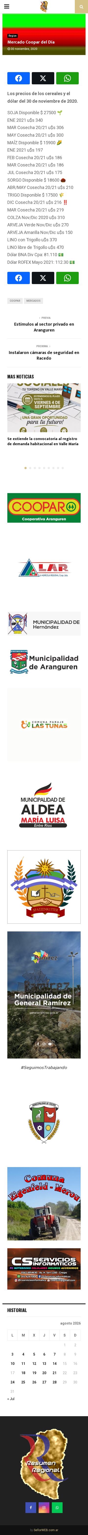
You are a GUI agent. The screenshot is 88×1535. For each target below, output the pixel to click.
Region (13, 35)
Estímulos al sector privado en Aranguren (44, 327)
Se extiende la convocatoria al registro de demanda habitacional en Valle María (42, 441)
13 (44, 1364)
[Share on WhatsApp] (67, 78)
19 (34, 1373)
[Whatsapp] (57, 1507)
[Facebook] (30, 1507)
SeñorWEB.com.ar (46, 1530)
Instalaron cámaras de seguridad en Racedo (44, 355)
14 (54, 1364)
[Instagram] (44, 1507)
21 (54, 1373)
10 (12, 1364)
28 (54, 1382)
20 (44, 1373)
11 (23, 1364)
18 (23, 1373)
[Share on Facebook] (18, 78)
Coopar (15, 300)
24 (12, 1382)
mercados (33, 300)
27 (44, 1382)
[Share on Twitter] (43, 78)
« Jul (10, 1399)
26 (34, 1382)
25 (23, 1382)
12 (34, 1364)
